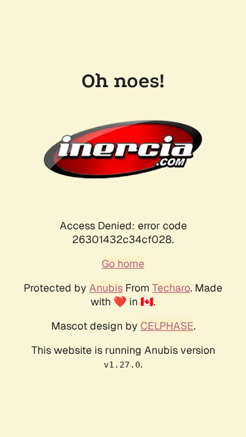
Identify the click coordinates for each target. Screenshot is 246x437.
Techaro (171, 288)
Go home (123, 264)
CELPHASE (167, 326)
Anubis (106, 288)
